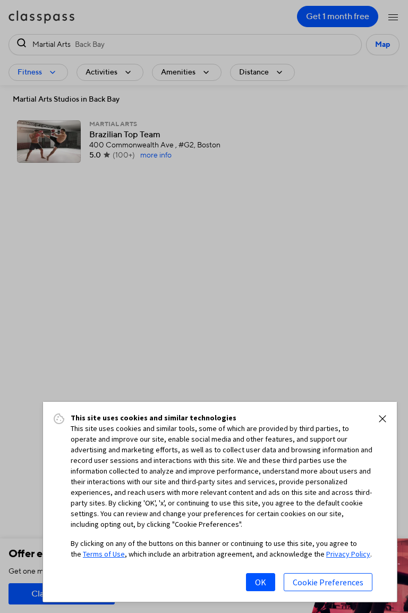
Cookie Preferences (328, 582)
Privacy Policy (348, 554)
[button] (382, 419)
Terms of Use (104, 554)
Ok (260, 582)
